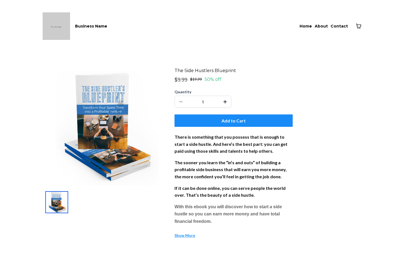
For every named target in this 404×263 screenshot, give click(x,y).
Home (306, 26)
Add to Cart (234, 120)
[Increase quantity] (225, 102)
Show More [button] (185, 235)
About (321, 26)
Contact (339, 26)
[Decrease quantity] (181, 102)
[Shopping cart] (358, 26)
